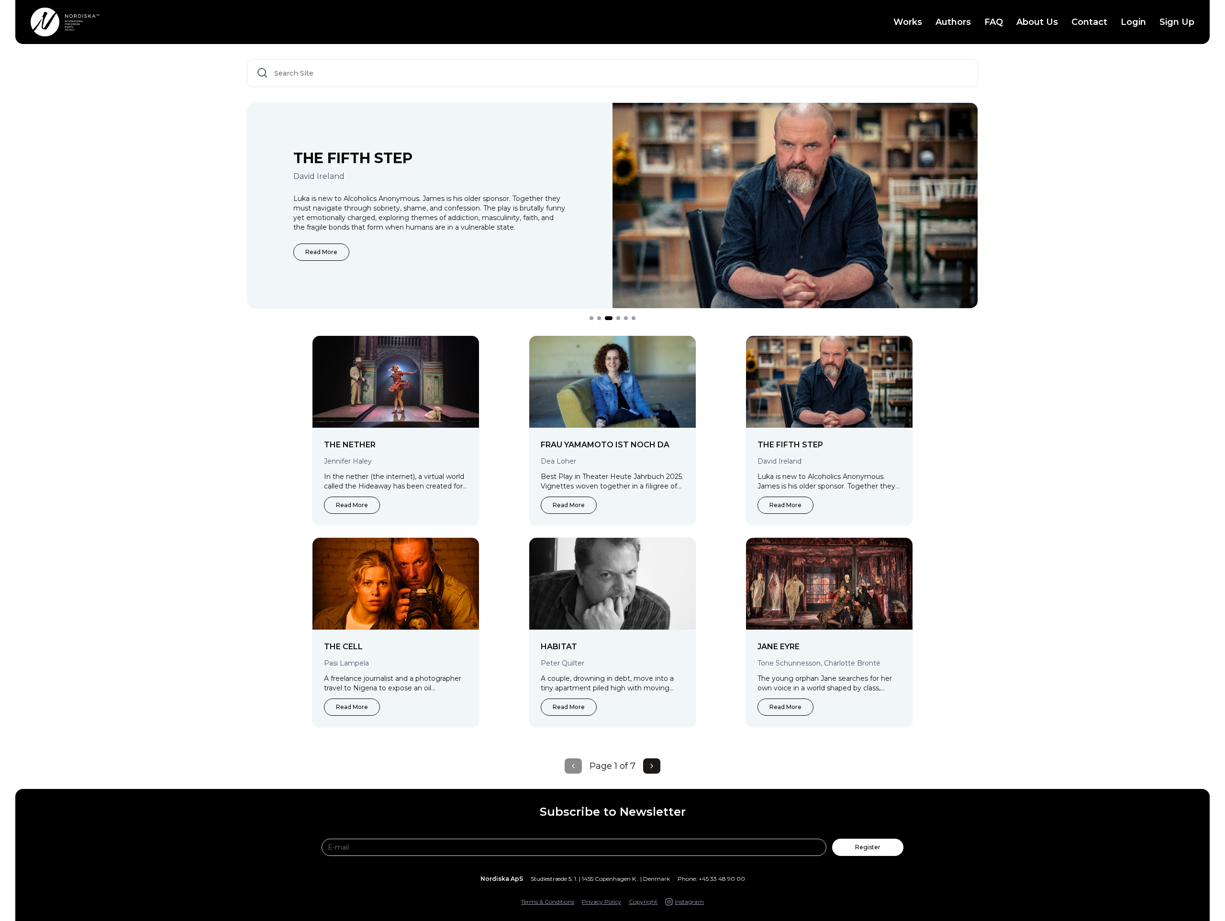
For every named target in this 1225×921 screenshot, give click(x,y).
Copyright (643, 901)
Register (867, 847)
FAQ (993, 22)
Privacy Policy (601, 901)
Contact (1089, 22)
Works (907, 22)
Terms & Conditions (547, 901)
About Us (1037, 22)
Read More (321, 251)
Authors (953, 22)
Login (1133, 22)
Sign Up (1176, 22)
